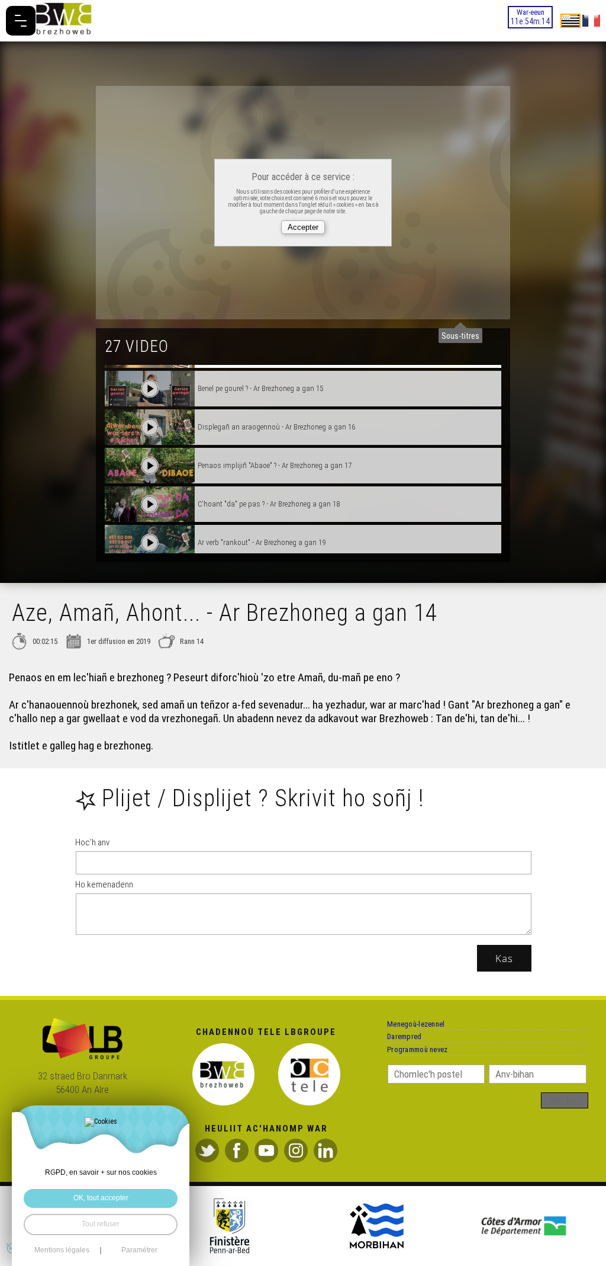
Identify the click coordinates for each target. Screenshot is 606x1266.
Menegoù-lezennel (427, 1029)
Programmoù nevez (429, 1075)
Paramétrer (139, 1250)
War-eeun (521, 21)
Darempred (412, 1052)
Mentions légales (61, 1250)
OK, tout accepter (100, 1198)
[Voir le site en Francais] (591, 20)
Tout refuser (101, 1224)
